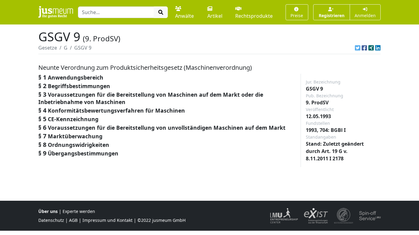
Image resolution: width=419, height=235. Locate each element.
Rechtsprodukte (254, 16)
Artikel (214, 16)
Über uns (48, 211)
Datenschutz (51, 220)
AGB (73, 220)
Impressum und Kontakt (108, 220)
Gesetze (47, 47)
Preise (296, 15)
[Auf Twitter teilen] (357, 47)
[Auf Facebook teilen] (364, 47)
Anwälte (184, 16)
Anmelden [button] (365, 15)
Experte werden (79, 211)
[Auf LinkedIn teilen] (378, 47)
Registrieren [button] (331, 15)
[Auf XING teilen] (371, 47)
